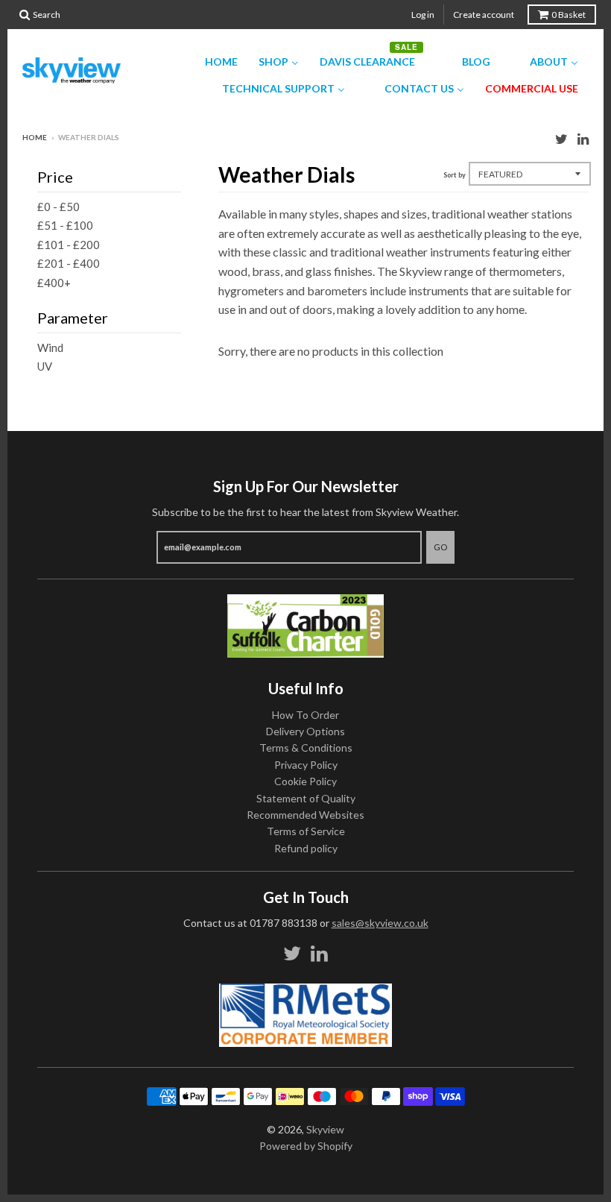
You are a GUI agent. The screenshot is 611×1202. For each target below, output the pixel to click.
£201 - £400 (68, 263)
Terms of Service (306, 831)
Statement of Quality (305, 798)
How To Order (305, 714)
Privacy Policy (306, 764)
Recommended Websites (305, 814)
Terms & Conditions (305, 747)
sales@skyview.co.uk (380, 922)
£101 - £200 (68, 244)
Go (440, 547)
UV (44, 366)
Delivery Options (305, 731)
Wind (50, 347)
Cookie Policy (305, 781)
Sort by (454, 175)
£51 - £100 (65, 225)
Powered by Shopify (305, 1145)
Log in (422, 14)
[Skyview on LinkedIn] (583, 138)
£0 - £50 (58, 206)
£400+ (54, 282)
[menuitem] (212, 61)
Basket (568, 14)
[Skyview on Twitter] (561, 138)
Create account (483, 14)
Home (34, 137)
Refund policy (306, 848)
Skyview (325, 1129)
